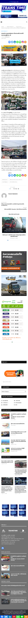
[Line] (20, 42)
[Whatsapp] (17, 42)
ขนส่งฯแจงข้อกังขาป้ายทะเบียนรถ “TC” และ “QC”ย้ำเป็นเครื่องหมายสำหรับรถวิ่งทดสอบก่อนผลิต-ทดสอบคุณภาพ (6, 489)
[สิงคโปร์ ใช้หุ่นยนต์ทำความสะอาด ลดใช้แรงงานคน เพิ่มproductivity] (5, 434)
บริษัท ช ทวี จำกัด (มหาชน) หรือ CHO (16, 179)
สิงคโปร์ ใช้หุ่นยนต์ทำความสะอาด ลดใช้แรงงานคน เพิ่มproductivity (18, 432)
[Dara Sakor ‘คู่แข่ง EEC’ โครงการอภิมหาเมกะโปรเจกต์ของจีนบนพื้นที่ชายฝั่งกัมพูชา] (5, 442)
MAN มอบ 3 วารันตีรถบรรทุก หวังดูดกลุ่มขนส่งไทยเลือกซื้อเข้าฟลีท (14, 235)
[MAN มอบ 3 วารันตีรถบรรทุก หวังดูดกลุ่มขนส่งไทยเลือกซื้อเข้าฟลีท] (14, 225)
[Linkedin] (15, 42)
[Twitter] (12, 42)
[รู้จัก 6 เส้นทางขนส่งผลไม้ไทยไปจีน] (5, 425)
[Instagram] (22, 42)
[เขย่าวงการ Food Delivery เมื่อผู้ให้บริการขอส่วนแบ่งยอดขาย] (5, 450)
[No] (26, 613)
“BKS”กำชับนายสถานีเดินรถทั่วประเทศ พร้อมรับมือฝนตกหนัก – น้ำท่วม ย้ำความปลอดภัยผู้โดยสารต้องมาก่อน (21, 472)
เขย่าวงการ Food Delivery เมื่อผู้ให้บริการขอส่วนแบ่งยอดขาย (17, 449)
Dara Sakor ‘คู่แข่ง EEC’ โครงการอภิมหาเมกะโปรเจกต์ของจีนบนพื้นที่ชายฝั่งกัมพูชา (18, 441)
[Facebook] (9, 42)
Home (2, 26)
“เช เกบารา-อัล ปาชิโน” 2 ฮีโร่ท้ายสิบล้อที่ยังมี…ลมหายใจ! (18, 574)
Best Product (19, 26)
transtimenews (7, 36)
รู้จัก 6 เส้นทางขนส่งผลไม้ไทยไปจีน (17, 423)
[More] (25, 42)
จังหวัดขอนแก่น (4, 179)
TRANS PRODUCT (10, 26)
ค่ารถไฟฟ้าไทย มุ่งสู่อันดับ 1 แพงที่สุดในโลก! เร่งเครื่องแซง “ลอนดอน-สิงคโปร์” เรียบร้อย (18, 416)
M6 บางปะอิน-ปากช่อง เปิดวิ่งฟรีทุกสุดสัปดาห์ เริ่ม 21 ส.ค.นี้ (7, 461)
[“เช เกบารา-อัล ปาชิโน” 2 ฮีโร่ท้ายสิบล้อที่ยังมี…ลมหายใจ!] (5, 576)
